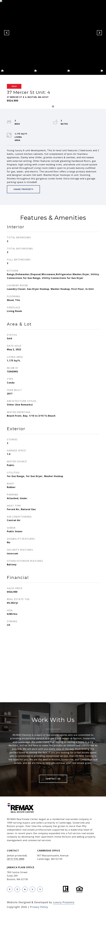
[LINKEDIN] (25, 889)
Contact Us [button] (53, 778)
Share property (23, 189)
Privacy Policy (39, 907)
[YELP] (40, 889)
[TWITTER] (32, 889)
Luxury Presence (63, 902)
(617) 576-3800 (15, 858)
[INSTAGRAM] (17, 889)
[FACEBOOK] (9, 889)
